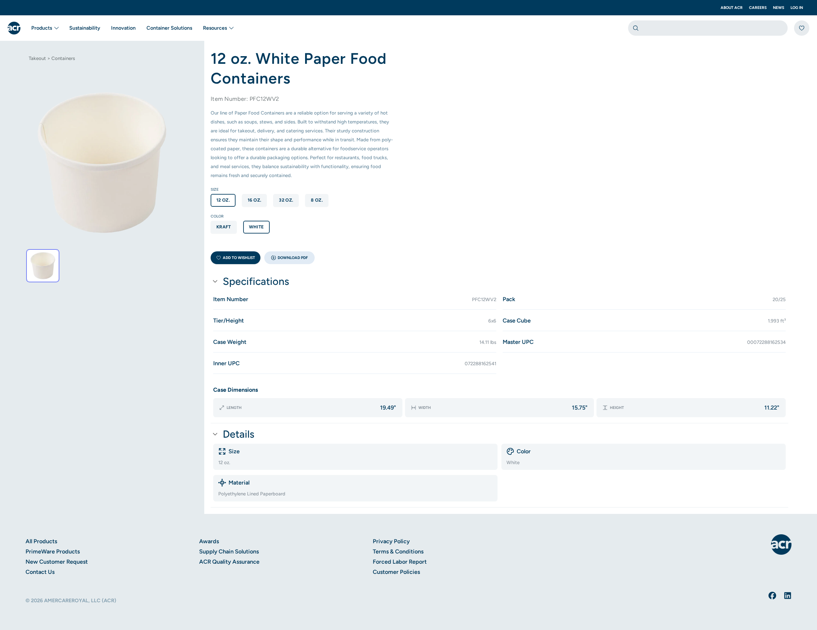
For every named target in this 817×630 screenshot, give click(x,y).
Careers (758, 7)
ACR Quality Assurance (229, 561)
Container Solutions (169, 28)
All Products (41, 541)
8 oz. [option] (317, 200)
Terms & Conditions (398, 551)
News (778, 7)
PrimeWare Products (53, 551)
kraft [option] (223, 227)
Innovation (123, 28)
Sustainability (84, 28)
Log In (797, 7)
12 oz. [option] (223, 200)
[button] (289, 257)
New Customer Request (57, 561)
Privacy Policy (391, 541)
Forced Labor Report (400, 561)
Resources (215, 28)
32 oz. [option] (286, 200)
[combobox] (708, 28)
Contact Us (40, 571)
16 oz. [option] (254, 200)
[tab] (42, 265)
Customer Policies (396, 571)
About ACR (732, 7)
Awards (209, 541)
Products (41, 28)
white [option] (256, 227)
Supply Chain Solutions (229, 551)
